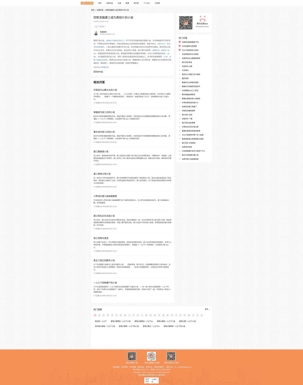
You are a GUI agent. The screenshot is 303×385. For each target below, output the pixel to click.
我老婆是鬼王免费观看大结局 (192, 139)
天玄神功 (185, 70)
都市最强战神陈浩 (188, 94)
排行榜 (136, 3)
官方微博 (132, 367)
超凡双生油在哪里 (188, 123)
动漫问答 (100, 10)
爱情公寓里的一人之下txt (144, 321)
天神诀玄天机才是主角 (190, 127)
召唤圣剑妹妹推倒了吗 (190, 42)
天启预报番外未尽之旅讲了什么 (193, 151)
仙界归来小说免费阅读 (190, 159)
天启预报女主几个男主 (190, 90)
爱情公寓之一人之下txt (151, 326)
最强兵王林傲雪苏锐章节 (191, 86)
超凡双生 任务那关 (189, 143)
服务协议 (141, 367)
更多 (207, 309)
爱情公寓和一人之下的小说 (129, 326)
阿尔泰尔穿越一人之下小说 (105, 326)
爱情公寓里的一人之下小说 (121, 321)
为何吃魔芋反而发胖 (189, 46)
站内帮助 (124, 367)
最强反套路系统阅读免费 (191, 131)
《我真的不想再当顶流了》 (115, 40)
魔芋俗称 (185, 78)
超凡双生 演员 (187, 115)
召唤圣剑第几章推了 (189, 107)
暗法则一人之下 (101, 321)
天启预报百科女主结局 (190, 54)
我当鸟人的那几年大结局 (191, 74)
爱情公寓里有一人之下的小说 (174, 326)
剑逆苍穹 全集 (187, 66)
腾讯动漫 (87, 3)
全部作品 (109, 3)
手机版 (157, 3)
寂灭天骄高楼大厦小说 (190, 155)
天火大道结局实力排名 (190, 50)
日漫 (119, 3)
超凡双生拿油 (187, 62)
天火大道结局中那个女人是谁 (192, 135)
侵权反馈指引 (159, 367)
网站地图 (116, 367)
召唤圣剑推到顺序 (188, 111)
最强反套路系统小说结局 (191, 98)
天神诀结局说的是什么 (190, 103)
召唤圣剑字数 (187, 147)
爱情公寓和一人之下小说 (166, 321)
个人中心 (146, 3)
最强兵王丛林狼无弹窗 (190, 82)
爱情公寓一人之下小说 (187, 321)
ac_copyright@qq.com (183, 367)
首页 (100, 3)
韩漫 (127, 3)
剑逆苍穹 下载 (187, 119)
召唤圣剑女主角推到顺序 (191, 58)
